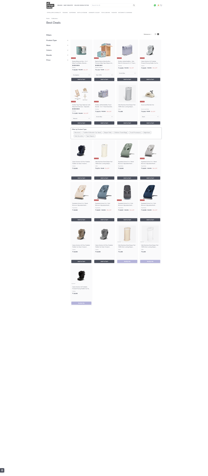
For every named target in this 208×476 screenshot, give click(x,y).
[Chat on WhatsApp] (155, 5)
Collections (54, 18)
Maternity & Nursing (125, 12)
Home (48, 18)
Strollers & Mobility (54, 12)
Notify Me (127, 261)
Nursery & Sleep (94, 12)
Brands (60, 5)
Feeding (65, 12)
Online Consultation (81, 5)
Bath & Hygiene (82, 12)
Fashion (114, 12)
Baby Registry (68, 5)
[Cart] (161, 5)
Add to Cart (81, 79)
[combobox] (113, 5)
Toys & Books (105, 12)
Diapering (72, 12)
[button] (75, 65)
